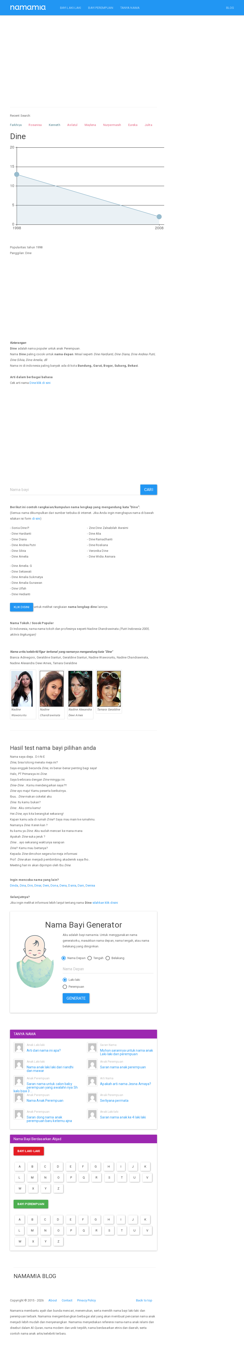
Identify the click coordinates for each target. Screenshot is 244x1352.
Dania (72, 885)
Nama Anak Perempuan (45, 1100)
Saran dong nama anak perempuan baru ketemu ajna (49, 1119)
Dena (63, 885)
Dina (23, 885)
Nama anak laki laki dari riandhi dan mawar (50, 1069)
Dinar (37, 885)
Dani (81, 885)
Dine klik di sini (40, 383)
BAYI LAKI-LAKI (70, 8)
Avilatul (72, 125)
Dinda (14, 885)
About (52, 1300)
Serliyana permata (114, 1100)
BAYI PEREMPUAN (100, 8)
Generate (76, 998)
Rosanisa (35, 125)
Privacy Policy (86, 1300)
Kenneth (54, 125)
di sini (36, 518)
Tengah (98, 958)
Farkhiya (16, 125)
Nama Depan (76, 958)
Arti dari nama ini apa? (44, 1050)
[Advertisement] (83, 56)
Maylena (90, 125)
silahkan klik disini (105, 902)
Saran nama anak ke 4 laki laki (123, 1117)
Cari (148, 489)
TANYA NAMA (130, 8)
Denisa (90, 885)
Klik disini (21, 607)
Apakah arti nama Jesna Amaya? (125, 1084)
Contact (67, 1300)
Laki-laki (74, 979)
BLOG (230, 8)
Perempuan (76, 986)
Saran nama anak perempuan (123, 1067)
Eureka (133, 125)
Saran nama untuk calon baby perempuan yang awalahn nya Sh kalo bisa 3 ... (46, 1087)
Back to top (144, 1300)
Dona (54, 885)
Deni (46, 885)
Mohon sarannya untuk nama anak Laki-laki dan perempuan (126, 1052)
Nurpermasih (112, 125)
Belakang (118, 958)
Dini (30, 885)
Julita (148, 125)
